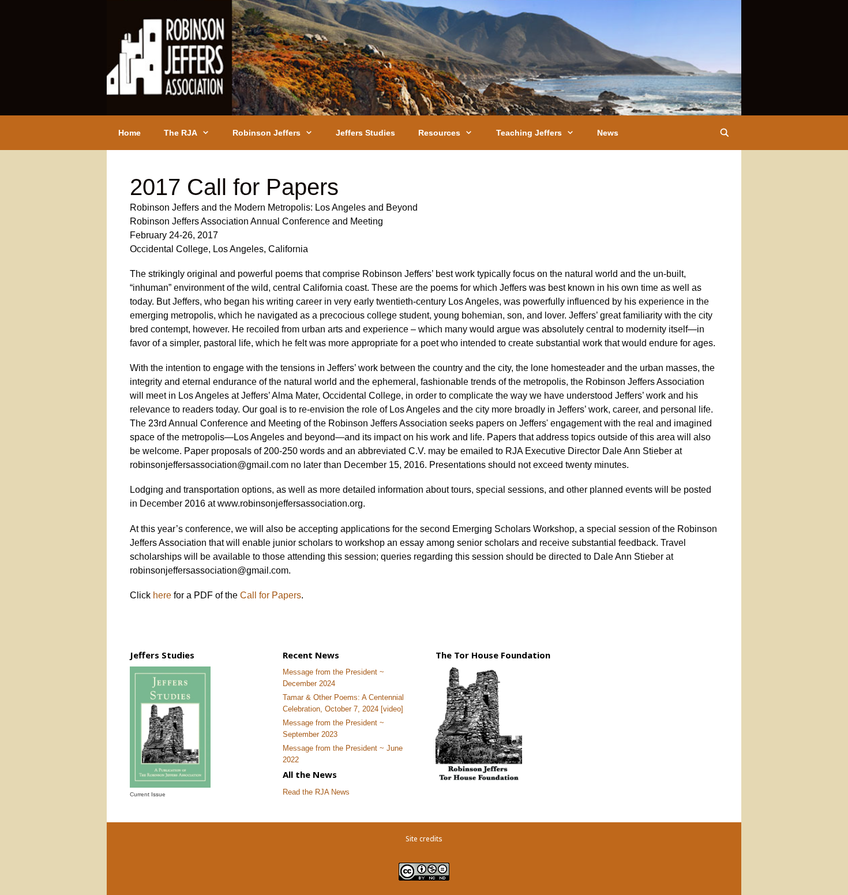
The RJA (180, 132)
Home (129, 132)
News (607, 132)
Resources (439, 132)
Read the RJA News (316, 792)
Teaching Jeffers (529, 132)
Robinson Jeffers (266, 132)
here (162, 595)
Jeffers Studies (365, 132)
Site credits (424, 839)
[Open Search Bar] (724, 132)
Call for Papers (270, 595)
